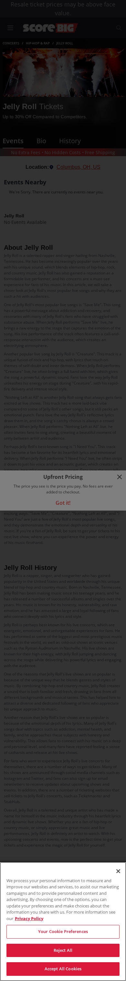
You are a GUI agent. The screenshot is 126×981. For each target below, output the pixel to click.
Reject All (63, 950)
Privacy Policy (29, 918)
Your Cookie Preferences (63, 931)
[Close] (118, 871)
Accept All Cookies (63, 969)
